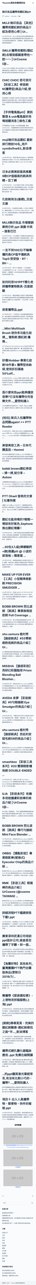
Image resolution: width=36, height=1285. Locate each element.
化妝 (3, 1235)
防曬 (3, 1261)
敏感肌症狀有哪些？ (8, 1213)
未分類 (4, 1251)
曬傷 (3, 1248)
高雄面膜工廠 (6, 1215)
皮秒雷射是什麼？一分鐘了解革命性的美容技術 (16, 1223)
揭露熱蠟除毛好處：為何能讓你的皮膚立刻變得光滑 (17, 1218)
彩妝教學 (18, 1167)
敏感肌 (4, 1245)
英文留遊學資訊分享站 (9, 1273)
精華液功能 (5, 1220)
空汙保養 (5, 1256)
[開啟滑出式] (33, 3)
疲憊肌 (4, 1253)
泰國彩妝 (18, 1187)
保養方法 (5, 1232)
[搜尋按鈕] (32, 1203)
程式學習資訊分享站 (8, 1270)
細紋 (3, 1258)
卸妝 (3, 1238)
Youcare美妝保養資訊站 (13, 3)
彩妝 (19, 16)
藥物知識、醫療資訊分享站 (10, 1275)
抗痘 (3, 1243)
